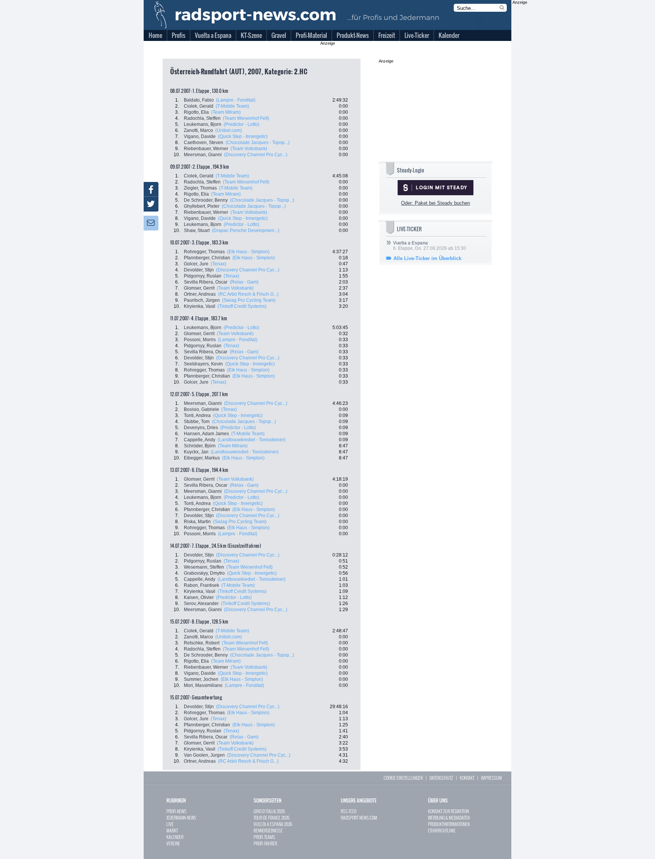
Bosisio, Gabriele (201, 409)
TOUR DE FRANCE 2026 (272, 817)
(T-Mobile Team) (232, 106)
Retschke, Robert (201, 643)
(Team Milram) (226, 112)
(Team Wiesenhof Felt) (246, 118)
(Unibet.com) (228, 130)
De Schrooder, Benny (206, 200)
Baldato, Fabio (199, 100)
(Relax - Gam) (244, 282)
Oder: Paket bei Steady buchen (435, 203)
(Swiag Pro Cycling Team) (249, 300)
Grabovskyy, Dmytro (204, 573)
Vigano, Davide (200, 136)
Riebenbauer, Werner (206, 148)
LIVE (170, 824)
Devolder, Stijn (199, 270)
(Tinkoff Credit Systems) (242, 306)
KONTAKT (467, 777)
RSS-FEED (348, 811)
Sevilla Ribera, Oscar (205, 282)
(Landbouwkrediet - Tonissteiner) (251, 439)
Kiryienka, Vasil (199, 306)
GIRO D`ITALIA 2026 (269, 811)
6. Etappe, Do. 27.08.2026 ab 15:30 (429, 245)
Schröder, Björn (200, 445)
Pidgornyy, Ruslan (202, 276)
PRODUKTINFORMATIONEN (449, 824)
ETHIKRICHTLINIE (442, 830)
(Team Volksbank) (248, 148)
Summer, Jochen (201, 679)
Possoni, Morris (200, 339)
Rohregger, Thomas (204, 251)
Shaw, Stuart (197, 230)
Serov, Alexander (201, 603)
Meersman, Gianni (203, 154)
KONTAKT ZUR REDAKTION (448, 811)
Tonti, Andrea (197, 415)
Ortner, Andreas (200, 294)
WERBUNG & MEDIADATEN (449, 817)
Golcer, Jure (196, 263)
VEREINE (173, 843)
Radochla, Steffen (202, 118)
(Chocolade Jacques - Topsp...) (258, 142)
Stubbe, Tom (197, 421)
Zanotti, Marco (198, 130)
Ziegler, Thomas (200, 188)
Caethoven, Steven (203, 142)
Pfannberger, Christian (207, 257)
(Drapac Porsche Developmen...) (245, 230)
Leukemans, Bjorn (202, 124)
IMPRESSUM (491, 777)
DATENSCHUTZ (441, 777)
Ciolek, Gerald (198, 106)
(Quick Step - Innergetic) (243, 136)
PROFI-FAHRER (265, 843)
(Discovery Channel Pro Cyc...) (255, 154)
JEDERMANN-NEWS (181, 817)
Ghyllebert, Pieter (201, 206)
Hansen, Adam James (206, 433)
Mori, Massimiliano (203, 685)
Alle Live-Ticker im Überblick (427, 258)
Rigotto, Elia (196, 112)
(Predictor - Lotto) (241, 124)
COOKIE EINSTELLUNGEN (403, 777)
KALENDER (174, 837)
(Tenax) (218, 263)
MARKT (172, 830)
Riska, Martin (197, 521)
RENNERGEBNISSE (268, 830)
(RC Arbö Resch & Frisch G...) (248, 294)
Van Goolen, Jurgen (204, 755)
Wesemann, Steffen (204, 567)
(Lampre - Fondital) (235, 100)
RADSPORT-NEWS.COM (359, 817)
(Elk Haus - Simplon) (248, 251)
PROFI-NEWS (176, 811)
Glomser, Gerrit (199, 288)
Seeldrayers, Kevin (203, 364)
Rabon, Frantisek (201, 585)
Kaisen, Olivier (199, 597)
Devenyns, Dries (201, 427)
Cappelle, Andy (199, 439)
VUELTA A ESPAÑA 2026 (273, 824)
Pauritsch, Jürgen (202, 300)
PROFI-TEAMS (264, 837)
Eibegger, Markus (202, 458)
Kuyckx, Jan (196, 452)
